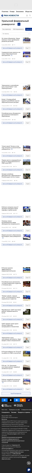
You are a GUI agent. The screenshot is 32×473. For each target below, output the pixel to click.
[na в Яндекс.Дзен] (11, 400)
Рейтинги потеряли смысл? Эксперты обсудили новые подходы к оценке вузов (10, 208)
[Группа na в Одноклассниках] (23, 400)
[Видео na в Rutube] (29, 400)
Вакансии (4, 419)
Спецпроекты (6, 412)
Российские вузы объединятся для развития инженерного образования (11, 115)
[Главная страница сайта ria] (10, 15)
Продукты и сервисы (24, 412)
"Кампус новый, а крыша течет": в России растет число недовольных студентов (11, 297)
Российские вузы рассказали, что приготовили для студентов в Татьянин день (11, 283)
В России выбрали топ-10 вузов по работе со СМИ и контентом (11, 352)
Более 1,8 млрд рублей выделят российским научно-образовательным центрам (11, 101)
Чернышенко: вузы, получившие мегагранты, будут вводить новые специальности (11, 339)
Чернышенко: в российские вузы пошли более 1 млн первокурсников (10, 87)
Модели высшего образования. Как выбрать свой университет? (11, 235)
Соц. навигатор (6, 29)
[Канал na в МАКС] (5, 400)
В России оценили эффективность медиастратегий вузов (9, 269)
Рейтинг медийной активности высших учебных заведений (11, 380)
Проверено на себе (14, 409)
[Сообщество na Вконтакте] (17, 400)
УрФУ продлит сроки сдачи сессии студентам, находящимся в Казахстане (10, 325)
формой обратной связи (17, 452)
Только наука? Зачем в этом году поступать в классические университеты (11, 147)
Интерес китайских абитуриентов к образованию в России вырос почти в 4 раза (11, 175)
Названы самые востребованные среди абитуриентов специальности (11, 222)
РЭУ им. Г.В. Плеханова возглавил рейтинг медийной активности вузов (11, 367)
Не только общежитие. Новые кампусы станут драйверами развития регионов (11, 40)
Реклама (13, 412)
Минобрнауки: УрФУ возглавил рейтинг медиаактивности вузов (11, 311)
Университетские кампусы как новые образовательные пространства (11, 54)
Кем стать (4, 409)
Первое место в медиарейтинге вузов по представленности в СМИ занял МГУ (11, 161)
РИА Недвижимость (18, 29)
